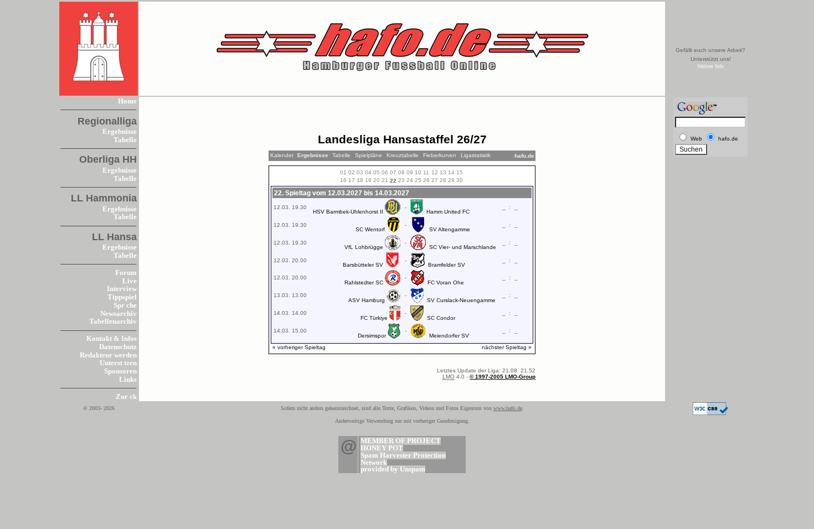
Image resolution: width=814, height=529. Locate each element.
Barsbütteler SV (363, 265)
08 (401, 172)
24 (409, 180)
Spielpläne (368, 155)
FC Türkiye (374, 318)
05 (376, 172)
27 (434, 180)
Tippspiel (122, 297)
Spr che (125, 305)
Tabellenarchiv (113, 321)
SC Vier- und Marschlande (462, 247)
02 (351, 172)
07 (393, 172)
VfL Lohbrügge (363, 247)
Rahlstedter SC (363, 282)
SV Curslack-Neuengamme (461, 300)
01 (343, 172)
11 (426, 172)
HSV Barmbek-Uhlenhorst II (348, 212)
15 (459, 172)
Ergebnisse (119, 132)
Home (127, 101)
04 (368, 172)
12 (434, 172)
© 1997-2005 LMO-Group (502, 377)
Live (129, 281)
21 (385, 180)
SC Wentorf (370, 229)
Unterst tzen (118, 363)
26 (426, 180)
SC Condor (441, 318)
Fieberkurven (439, 155)
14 (451, 172)
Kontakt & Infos (111, 339)
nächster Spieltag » (507, 347)
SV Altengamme (449, 229)
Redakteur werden (108, 355)
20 (376, 180)
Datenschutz (118, 347)
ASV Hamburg (366, 300)
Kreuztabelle (403, 155)
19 (368, 180)
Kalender (281, 155)
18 (360, 180)
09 (409, 172)
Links (128, 379)
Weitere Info (710, 66)
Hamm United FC (448, 212)
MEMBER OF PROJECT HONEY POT (400, 444)
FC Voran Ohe (445, 282)
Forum (126, 273)
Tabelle (125, 140)
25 (418, 180)
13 (443, 172)
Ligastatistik (476, 155)
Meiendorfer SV (449, 336)
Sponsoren (120, 371)
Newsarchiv (118, 314)
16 (343, 180)
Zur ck (126, 397)
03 (360, 172)
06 (385, 172)
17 (351, 180)
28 (443, 180)
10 (418, 172)
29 (451, 180)
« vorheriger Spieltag (299, 347)
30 (459, 180)
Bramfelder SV (446, 265)
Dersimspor (372, 336)
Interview (122, 289)
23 (401, 180)
